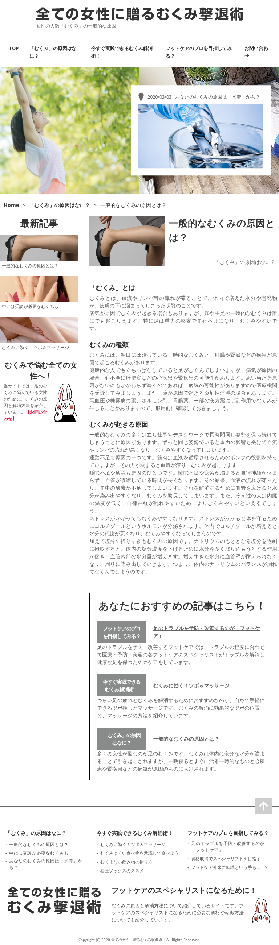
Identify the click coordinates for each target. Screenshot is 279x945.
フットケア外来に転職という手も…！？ (229, 867)
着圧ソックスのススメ (122, 870)
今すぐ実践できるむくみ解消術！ (122, 685)
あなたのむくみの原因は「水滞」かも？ (45, 864)
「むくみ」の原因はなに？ (244, 261)
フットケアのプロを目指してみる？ (122, 632)
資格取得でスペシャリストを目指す (226, 858)
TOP (14, 48)
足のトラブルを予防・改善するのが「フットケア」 (206, 632)
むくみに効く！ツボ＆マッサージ (191, 685)
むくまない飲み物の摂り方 (126, 862)
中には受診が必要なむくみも (30, 306)
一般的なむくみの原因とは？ (186, 738)
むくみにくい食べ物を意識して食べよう (139, 853)
